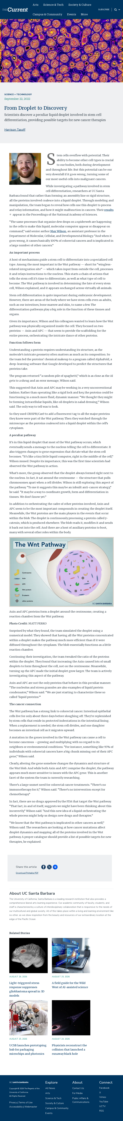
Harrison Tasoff (14, 130)
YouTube (103, 1101)
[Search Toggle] (117, 9)
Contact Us (78, 1088)
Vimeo (102, 1097)
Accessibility (16, 1106)
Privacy (13, 1102)
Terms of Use (26, 1102)
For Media (77, 1093)
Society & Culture (79, 4)
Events (71, 14)
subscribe (104, 9)
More (84, 14)
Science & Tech (53, 4)
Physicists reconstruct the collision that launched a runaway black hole (69, 1049)
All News (50, 1088)
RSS (101, 1110)
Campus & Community (47, 14)
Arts (35, 4)
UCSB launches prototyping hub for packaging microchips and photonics (27, 1049)
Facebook (104, 1088)
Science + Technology (18, 94)
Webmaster (30, 1106)
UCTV (102, 1106)
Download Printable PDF (27, 873)
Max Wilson (58, 231)
